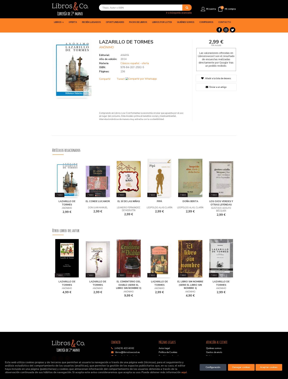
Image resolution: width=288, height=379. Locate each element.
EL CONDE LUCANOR (98, 201)
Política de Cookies (168, 352)
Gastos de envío (214, 352)
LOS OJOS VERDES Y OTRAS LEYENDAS (221, 203)
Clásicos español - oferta (134, 63)
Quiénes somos (214, 348)
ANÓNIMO (106, 47)
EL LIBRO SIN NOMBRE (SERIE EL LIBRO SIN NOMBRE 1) (190, 285)
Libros (58, 22)
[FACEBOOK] (219, 29)
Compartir (104, 79)
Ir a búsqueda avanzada (179, 12)
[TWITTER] (232, 29)
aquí (184, 372)
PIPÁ (159, 201)
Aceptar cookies (269, 367)
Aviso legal (164, 348)
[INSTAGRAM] (226, 29)
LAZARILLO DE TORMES (66, 203)
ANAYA (124, 55)
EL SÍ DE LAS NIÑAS (129, 201)
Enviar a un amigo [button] (218, 87)
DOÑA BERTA (190, 201)
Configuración (213, 367)
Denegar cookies (241, 367)
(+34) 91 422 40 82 (124, 348)
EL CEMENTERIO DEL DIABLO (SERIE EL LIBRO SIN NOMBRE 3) (128, 285)
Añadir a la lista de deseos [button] (218, 78)
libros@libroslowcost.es (127, 352)
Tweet (121, 79)
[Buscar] (187, 7)
